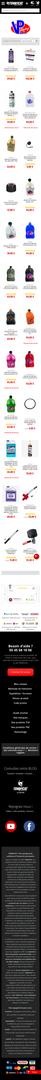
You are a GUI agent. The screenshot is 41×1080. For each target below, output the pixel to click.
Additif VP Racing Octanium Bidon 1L (11, 70)
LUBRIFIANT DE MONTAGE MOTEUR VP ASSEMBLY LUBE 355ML (30, 467)
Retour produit (20, 698)
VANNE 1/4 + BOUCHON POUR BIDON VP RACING (30, 552)
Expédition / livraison (20, 693)
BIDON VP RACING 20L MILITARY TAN (11, 160)
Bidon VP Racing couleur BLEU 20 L (30, 244)
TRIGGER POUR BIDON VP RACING (30, 508)
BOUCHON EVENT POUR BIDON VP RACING (30, 158)
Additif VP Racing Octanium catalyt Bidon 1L (11, 113)
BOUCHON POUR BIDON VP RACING (11, 203)
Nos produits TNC (20, 727)
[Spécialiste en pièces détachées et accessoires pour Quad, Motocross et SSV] (14, 4)
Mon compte (20, 683)
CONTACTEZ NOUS (20, 672)
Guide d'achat (20, 712)
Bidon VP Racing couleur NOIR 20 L (30, 288)
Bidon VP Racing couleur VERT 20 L (11, 418)
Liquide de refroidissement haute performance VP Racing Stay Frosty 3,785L (11, 510)
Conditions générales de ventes (19, 747)
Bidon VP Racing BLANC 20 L (30, 201)
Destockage (20, 731)
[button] (36, 556)
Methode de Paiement (20, 688)
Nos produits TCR (20, 722)
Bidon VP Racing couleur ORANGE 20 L (30, 331)
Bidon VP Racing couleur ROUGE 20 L (30, 377)
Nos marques (20, 717)
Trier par (17, 41)
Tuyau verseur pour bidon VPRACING (11, 552)
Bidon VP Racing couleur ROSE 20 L (11, 373)
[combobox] (20, 10)
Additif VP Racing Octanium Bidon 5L (30, 70)
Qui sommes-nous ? (14, 750)
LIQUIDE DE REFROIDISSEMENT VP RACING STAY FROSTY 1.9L (11, 464)
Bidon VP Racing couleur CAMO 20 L (11, 288)
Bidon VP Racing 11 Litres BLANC (11, 247)
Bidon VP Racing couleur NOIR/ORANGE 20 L (11, 333)
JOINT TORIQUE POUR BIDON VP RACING (30, 422)
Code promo (20, 702)
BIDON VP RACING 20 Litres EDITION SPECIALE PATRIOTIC (30, 116)
